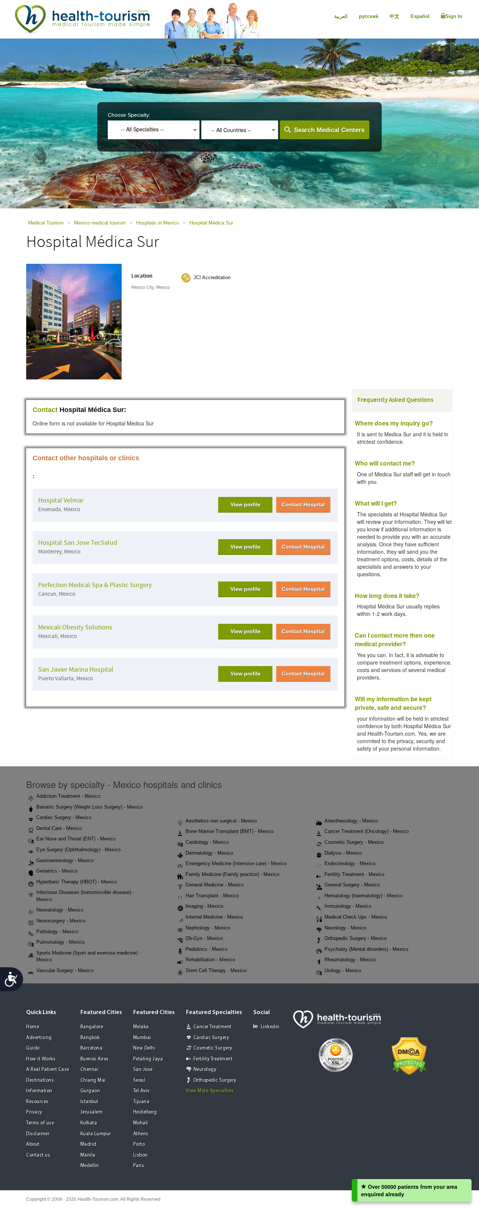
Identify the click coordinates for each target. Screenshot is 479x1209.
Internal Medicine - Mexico (214, 917)
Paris (138, 1165)
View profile (245, 504)
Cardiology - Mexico (207, 842)
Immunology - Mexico (347, 906)
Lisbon (140, 1155)
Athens (141, 1134)
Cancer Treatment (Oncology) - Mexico (366, 831)
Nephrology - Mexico (208, 928)
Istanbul (89, 1101)
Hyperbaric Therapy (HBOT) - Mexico (76, 882)
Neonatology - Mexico (59, 910)
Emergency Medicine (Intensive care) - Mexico (236, 863)
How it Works (40, 1059)
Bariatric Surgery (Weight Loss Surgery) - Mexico (89, 807)
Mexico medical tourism (100, 223)
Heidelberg (145, 1112)
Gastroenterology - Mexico (65, 860)
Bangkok (90, 1037)
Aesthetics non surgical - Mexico (221, 821)
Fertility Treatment (213, 1059)
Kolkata (88, 1123)
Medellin (89, 1165)
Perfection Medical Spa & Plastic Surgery (95, 585)
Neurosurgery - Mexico (60, 920)
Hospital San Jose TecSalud (77, 542)
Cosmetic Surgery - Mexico (354, 842)
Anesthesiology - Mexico (351, 821)
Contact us (38, 1155)
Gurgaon (90, 1091)
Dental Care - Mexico (59, 828)
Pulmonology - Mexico (60, 942)
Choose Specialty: (129, 115)
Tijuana (141, 1101)
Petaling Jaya (148, 1059)
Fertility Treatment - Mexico (354, 874)
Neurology (205, 1069)
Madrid (88, 1144)
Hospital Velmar (60, 500)
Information (39, 1091)
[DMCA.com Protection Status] (409, 1055)
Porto (139, 1144)
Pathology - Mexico (57, 931)
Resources (37, 1101)
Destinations (40, 1080)
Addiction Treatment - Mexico (68, 796)
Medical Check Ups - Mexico (355, 917)
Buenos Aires (94, 1059)
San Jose (143, 1069)
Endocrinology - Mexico (349, 863)
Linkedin (270, 1027)
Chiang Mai (93, 1080)
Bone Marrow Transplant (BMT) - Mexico (230, 831)
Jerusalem (91, 1112)
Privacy (34, 1112)
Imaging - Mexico (204, 906)
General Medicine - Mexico (215, 885)
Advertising (39, 1037)
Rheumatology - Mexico (350, 959)
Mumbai (142, 1037)
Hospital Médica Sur (211, 223)
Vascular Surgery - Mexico (65, 970)
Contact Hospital (303, 504)
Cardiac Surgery (211, 1037)
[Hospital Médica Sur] (74, 321)
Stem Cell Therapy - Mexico (216, 970)
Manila (87, 1155)
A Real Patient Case (47, 1069)
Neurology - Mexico (345, 928)
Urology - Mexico (342, 970)
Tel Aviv (141, 1091)
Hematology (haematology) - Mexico (363, 895)
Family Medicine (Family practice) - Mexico (232, 874)
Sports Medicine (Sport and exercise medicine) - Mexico (88, 956)
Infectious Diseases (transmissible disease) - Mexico (85, 895)
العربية (341, 16)
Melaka (141, 1027)
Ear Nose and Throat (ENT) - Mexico (76, 839)
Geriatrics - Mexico (56, 871)
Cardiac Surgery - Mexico (63, 817)
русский (368, 16)
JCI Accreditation (212, 277)
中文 (394, 16)
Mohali (140, 1123)
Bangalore (91, 1027)
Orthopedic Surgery (215, 1080)
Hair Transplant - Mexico (212, 895)
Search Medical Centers (329, 130)
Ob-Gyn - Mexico (204, 938)
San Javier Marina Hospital (75, 669)
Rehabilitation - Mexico (210, 959)
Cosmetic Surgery (212, 1048)
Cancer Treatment (212, 1027)
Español (420, 16)
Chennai (89, 1069)
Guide (33, 1048)
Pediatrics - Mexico (207, 949)
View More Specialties (210, 1091)
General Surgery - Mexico (352, 885)
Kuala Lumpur (95, 1134)
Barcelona (91, 1048)
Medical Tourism (46, 223)
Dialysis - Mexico (343, 853)
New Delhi (144, 1048)
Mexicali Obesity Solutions (75, 627)
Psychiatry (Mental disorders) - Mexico (366, 949)
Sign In (453, 16)
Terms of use (40, 1123)
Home (32, 1027)
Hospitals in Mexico (157, 223)
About (33, 1144)
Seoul (139, 1080)
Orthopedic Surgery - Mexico (355, 938)
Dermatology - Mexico (209, 853)
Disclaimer (37, 1134)
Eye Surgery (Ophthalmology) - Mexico (78, 849)
